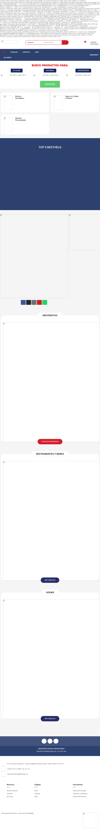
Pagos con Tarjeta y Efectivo (71, 97)
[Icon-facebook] (44, 741)
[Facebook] (23, 302)
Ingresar (93, 42)
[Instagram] (28, 302)
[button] (3, 76)
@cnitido (30, 813)
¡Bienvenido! (94, 55)
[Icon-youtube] (55, 741)
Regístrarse (95, 44)
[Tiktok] (34, 302)
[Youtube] (39, 302)
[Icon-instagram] (50, 741)
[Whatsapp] (44, 302)
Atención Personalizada (20, 119)
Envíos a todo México (19, 97)
